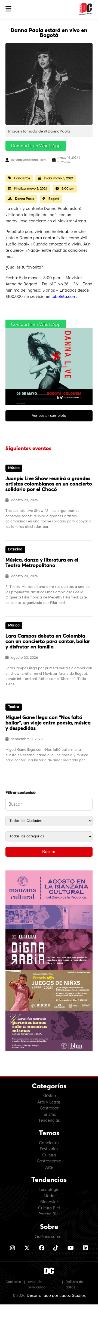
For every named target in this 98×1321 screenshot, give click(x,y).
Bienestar (49, 1202)
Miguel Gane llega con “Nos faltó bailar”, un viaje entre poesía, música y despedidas (48, 723)
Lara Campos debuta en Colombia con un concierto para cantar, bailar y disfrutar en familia (47, 642)
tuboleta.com (63, 297)
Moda (49, 1196)
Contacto (13, 1282)
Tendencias (49, 1120)
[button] (8, 9)
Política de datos (74, 1284)
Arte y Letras (49, 1102)
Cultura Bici (49, 1208)
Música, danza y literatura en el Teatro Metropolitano (41, 563)
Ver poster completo (49, 416)
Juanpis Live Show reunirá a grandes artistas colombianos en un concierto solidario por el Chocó (48, 484)
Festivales (49, 1149)
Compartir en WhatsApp (36, 146)
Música (49, 1096)
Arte (49, 1167)
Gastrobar (49, 1108)
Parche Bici (49, 1214)
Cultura (49, 1155)
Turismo (49, 1114)
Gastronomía (49, 1161)
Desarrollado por (56, 1296)
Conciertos (49, 1143)
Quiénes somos (49, 1237)
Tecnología (49, 1190)
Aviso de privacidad (36, 1284)
